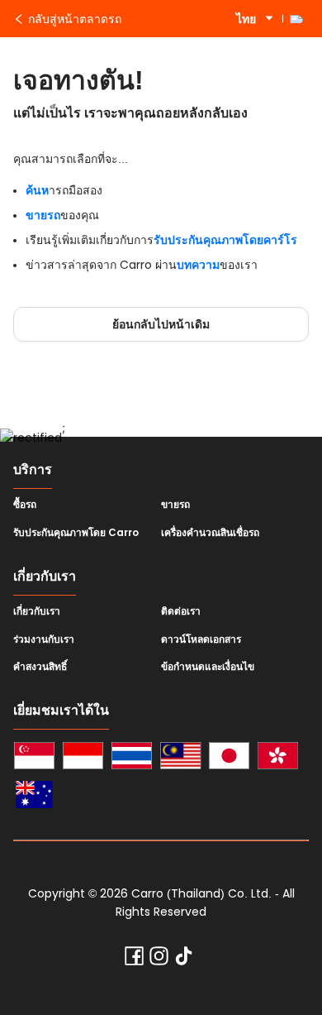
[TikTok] (183, 959)
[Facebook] (134, 959)
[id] (83, 758)
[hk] (278, 758)
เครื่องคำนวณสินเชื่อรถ (210, 533)
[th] (132, 758)
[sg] (34, 758)
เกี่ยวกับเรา (36, 611)
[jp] (229, 758)
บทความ (198, 264)
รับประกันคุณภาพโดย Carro (76, 533)
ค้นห (37, 190)
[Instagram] (159, 959)
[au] (34, 797)
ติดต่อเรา (181, 611)
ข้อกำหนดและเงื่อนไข (207, 667)
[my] (180, 758)
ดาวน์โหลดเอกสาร (201, 639)
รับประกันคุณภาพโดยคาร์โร (225, 240)
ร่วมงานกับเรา (43, 639)
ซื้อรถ (24, 504)
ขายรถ (43, 215)
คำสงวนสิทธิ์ (40, 667)
